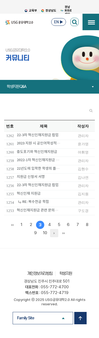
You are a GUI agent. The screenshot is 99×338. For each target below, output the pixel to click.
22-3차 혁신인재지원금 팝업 (38, 135)
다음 (54, 233)
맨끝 (63, 233)
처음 (12, 225)
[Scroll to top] (80, 318)
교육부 (33, 10)
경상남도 (50, 10)
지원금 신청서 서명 (31, 176)
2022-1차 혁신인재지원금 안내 (39, 160)
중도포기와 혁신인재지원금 (37, 151)
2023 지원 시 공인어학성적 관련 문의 (39, 143)
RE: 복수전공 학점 (35, 201)
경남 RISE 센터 (68, 10)
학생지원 (65, 273)
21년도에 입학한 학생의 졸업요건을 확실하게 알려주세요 (39, 168)
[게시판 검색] (74, 22)
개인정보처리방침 (40, 273)
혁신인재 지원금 (29, 193)
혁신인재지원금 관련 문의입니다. (39, 210)
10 (45, 232)
